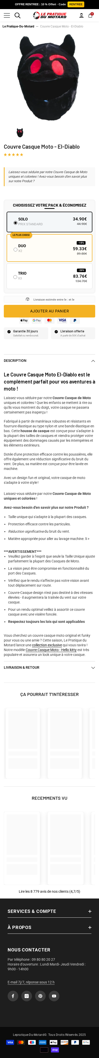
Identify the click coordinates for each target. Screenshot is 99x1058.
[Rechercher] (17, 15)
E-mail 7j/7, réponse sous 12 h (31, 982)
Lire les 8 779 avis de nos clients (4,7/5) (49, 891)
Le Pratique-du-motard (18, 26)
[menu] (7, 15)
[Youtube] (54, 996)
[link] (22, 753)
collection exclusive (47, 645)
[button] (14, 154)
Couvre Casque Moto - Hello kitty (51, 650)
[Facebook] (13, 996)
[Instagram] (26, 996)
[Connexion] (81, 15)
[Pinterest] (40, 996)
